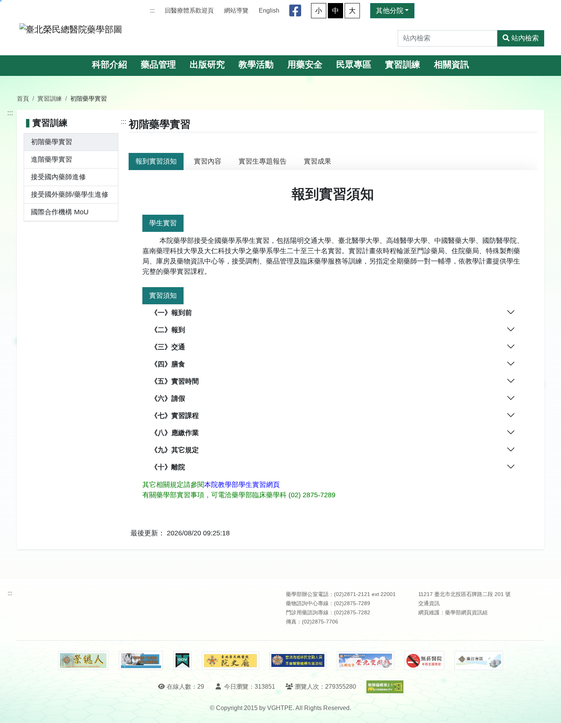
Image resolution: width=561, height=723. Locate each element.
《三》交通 (168, 347)
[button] (548, 709)
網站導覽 (236, 10)
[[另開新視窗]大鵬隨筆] (365, 660)
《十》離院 (168, 467)
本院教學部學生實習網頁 (242, 484)
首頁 (23, 98)
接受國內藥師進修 (58, 177)
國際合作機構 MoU (60, 212)
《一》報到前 (171, 313)
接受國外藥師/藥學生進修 (69, 194)
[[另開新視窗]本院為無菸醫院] (424, 660)
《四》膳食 (168, 364)
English (269, 10)
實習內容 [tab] (207, 161)
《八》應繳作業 (175, 433)
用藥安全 (304, 64)
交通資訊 (429, 603)
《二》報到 (168, 330)
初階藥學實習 (51, 142)
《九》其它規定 (175, 450)
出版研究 (207, 64)
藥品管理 (158, 64)
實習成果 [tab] (317, 161)
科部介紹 (109, 64)
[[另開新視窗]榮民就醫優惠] (141, 660)
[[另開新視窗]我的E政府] (182, 660)
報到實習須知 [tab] (156, 161)
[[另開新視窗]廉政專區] (479, 660)
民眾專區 (353, 64)
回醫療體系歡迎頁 (189, 10)
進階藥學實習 (51, 159)
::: (152, 10)
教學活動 (256, 64)
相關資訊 (451, 64)
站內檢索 (525, 38)
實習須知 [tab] (163, 295)
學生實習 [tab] (163, 223)
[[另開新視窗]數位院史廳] (230, 661)
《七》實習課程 (175, 415)
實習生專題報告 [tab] (263, 161)
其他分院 (389, 10)
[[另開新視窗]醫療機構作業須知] (298, 660)
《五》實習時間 (175, 381)
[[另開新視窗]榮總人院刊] (83, 660)
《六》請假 (168, 398)
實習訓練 (402, 64)
